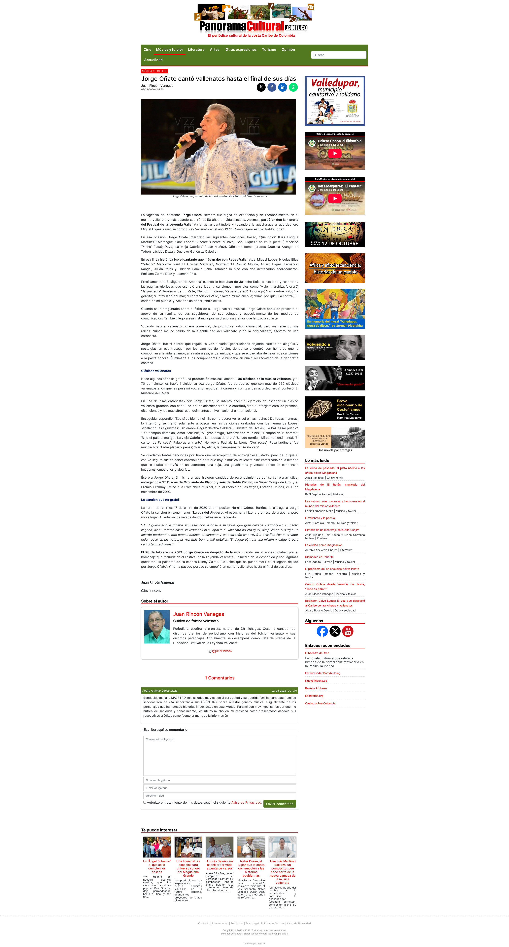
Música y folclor (169, 49)
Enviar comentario (279, 804)
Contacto (204, 923)
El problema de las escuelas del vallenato (332, 568)
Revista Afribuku (316, 688)
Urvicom (261, 943)
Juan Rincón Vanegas (157, 86)
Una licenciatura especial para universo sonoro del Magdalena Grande (188, 868)
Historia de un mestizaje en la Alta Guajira (332, 529)
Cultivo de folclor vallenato (196, 621)
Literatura (196, 49)
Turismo (269, 49)
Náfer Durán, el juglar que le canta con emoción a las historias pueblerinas (251, 868)
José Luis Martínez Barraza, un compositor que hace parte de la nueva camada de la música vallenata (282, 872)
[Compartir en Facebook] (271, 87)
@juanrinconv (222, 651)
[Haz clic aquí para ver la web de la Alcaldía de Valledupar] (335, 101)
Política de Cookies (273, 923)
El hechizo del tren (317, 653)
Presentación (220, 923)
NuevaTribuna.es (316, 680)
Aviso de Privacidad (246, 802)
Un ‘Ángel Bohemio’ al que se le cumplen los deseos (157, 866)
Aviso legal (252, 923)
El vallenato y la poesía (320, 518)
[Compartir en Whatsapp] (293, 87)
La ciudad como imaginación (323, 545)
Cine (147, 49)
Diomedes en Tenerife (319, 557)
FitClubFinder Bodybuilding (322, 673)
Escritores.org (314, 695)
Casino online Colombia (320, 703)
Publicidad (237, 923)
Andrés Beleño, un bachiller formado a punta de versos (220, 864)
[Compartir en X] (261, 87)
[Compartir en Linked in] (282, 87)
